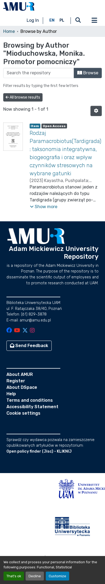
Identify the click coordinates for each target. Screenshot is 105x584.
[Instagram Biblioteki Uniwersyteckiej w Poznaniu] (32, 330)
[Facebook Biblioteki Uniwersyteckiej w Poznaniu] (9, 330)
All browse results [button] (24, 97)
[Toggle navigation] (94, 20)
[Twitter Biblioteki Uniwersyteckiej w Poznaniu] (25, 330)
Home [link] (9, 31)
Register (15, 380)
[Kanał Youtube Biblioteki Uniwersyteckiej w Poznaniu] (17, 330)
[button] (18, 6)
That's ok (13, 576)
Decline (35, 576)
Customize (57, 576)
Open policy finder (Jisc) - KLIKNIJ (39, 451)
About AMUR (19, 374)
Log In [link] (33, 20)
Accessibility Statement (32, 406)
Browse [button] (90, 72)
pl (62, 20)
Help (11, 393)
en (52, 20)
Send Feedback (31, 345)
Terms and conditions (29, 400)
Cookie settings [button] (23, 413)
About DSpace (21, 387)
